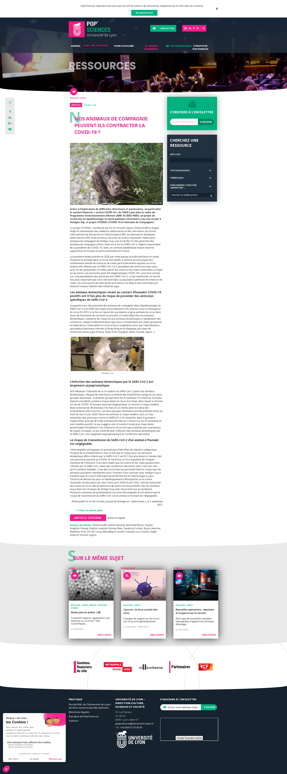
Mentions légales (79, 712)
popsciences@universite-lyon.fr (134, 723)
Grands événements (151, 47)
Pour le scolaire (124, 45)
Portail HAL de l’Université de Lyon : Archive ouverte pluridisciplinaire (90, 706)
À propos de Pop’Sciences (200, 47)
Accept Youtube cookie (189, 738)
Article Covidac (88, 517)
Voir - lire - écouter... (96, 45)
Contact (73, 720)
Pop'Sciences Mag (180, 45)
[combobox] (192, 195)
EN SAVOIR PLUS (144, 12)
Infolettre (167, 28)
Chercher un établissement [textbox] (184, 194)
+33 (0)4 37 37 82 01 (131, 727)
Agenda (75, 45)
